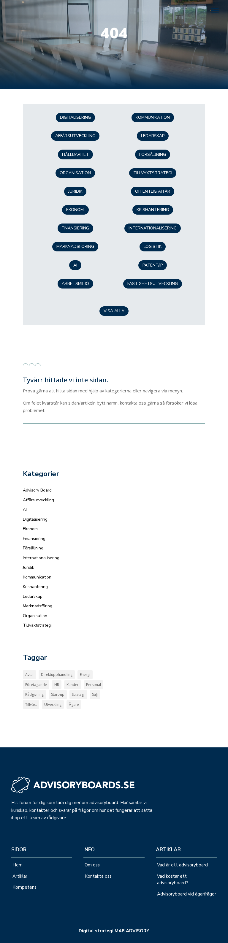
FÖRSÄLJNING (152, 154)
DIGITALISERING (75, 117)
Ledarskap (32, 596)
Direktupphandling (56, 674)
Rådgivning (34, 694)
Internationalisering (153, 228)
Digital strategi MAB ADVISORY (114, 931)
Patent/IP (152, 265)
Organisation (75, 173)
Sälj (95, 694)
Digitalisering (35, 519)
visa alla (114, 311)
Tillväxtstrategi (37, 625)
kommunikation (153, 117)
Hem (17, 865)
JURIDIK (75, 191)
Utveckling (52, 704)
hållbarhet (75, 154)
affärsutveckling (75, 136)
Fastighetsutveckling (152, 283)
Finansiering (34, 538)
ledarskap (152, 136)
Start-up (57, 694)
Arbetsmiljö (75, 283)
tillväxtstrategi (152, 173)
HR (56, 684)
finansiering (75, 228)
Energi (85, 674)
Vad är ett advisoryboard (182, 865)
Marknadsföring (75, 246)
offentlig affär (152, 191)
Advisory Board (37, 490)
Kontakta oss (99, 876)
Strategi (78, 694)
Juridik (28, 567)
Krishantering (153, 210)
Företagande (36, 684)
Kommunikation (37, 577)
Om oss (92, 865)
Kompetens (24, 887)
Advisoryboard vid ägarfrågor (186, 894)
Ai (75, 265)
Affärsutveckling (38, 500)
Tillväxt (31, 704)
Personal (93, 684)
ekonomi (75, 210)
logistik (153, 246)
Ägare (74, 704)
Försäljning (33, 548)
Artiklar (19, 876)
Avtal (29, 674)
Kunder (72, 684)
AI (25, 509)
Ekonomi (31, 529)
